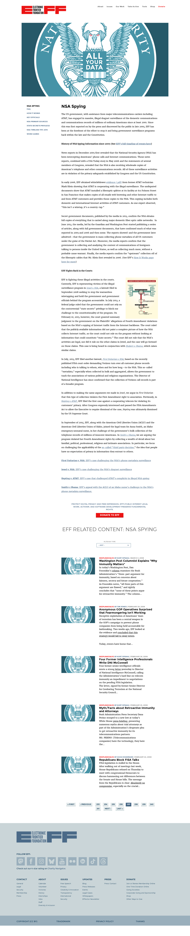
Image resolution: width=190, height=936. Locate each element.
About (100, 7)
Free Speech (65, 883)
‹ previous (85, 804)
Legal (19, 887)
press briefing (120, 721)
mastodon (21, 861)
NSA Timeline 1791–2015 (37, 130)
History (41, 893)
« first (70, 804)
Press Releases (88, 887)
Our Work (120, 7)
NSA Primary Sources (37, 122)
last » (120, 808)
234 (105, 804)
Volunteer (43, 887)
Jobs (41, 899)
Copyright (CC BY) (27, 921)
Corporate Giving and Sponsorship (140, 893)
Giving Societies (133, 890)
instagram (41, 861)
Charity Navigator (56, 868)
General (20, 883)
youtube (62, 861)
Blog (84, 883)
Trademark (63, 921)
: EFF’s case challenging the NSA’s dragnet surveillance (96, 469)
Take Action (133, 7)
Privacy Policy (105, 921)
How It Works (33, 113)
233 (98, 804)
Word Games (33, 134)
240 (151, 804)
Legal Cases (87, 893)
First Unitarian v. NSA (113, 359)
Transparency (66, 893)
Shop (152, 7)
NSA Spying (33, 106)
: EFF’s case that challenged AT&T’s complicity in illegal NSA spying (105, 478)
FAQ (29, 109)
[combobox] (113, 545)
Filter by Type (110, 541)
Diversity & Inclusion (47, 905)
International (65, 896)
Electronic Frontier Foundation (44, 11)
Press (19, 896)
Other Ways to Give (134, 899)
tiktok (93, 861)
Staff (40, 902)
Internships (43, 896)
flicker (72, 861)
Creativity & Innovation (69, 890)
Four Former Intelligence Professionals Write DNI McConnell (126, 661)
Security (20, 890)
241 (98, 808)
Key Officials (33, 117)
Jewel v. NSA (92, 288)
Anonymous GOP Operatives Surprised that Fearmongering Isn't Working (125, 611)
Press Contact (110, 883)
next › (108, 808)
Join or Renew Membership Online (140, 883)
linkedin (83, 861)
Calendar (42, 883)
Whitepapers (87, 896)
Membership (22, 893)
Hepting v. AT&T (69, 401)
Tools (144, 7)
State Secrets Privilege (38, 126)
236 (121, 804)
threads (103, 861)
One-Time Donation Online (137, 887)
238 (136, 804)
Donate (161, 7)
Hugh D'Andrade (125, 757)
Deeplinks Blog (106, 558)
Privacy (63, 887)
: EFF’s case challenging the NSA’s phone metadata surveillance (106, 460)
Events (85, 890)
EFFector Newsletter (90, 899)
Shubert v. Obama (134, 346)
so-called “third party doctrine (118, 447)
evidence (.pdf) (114, 182)
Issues (110, 7)
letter (118, 669)
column (116, 570)
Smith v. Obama (127, 435)
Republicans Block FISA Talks (119, 759)
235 (113, 804)
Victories (42, 890)
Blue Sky (52, 861)
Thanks (140, 921)
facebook (31, 861)
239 (144, 804)
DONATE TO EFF (109, 515)
